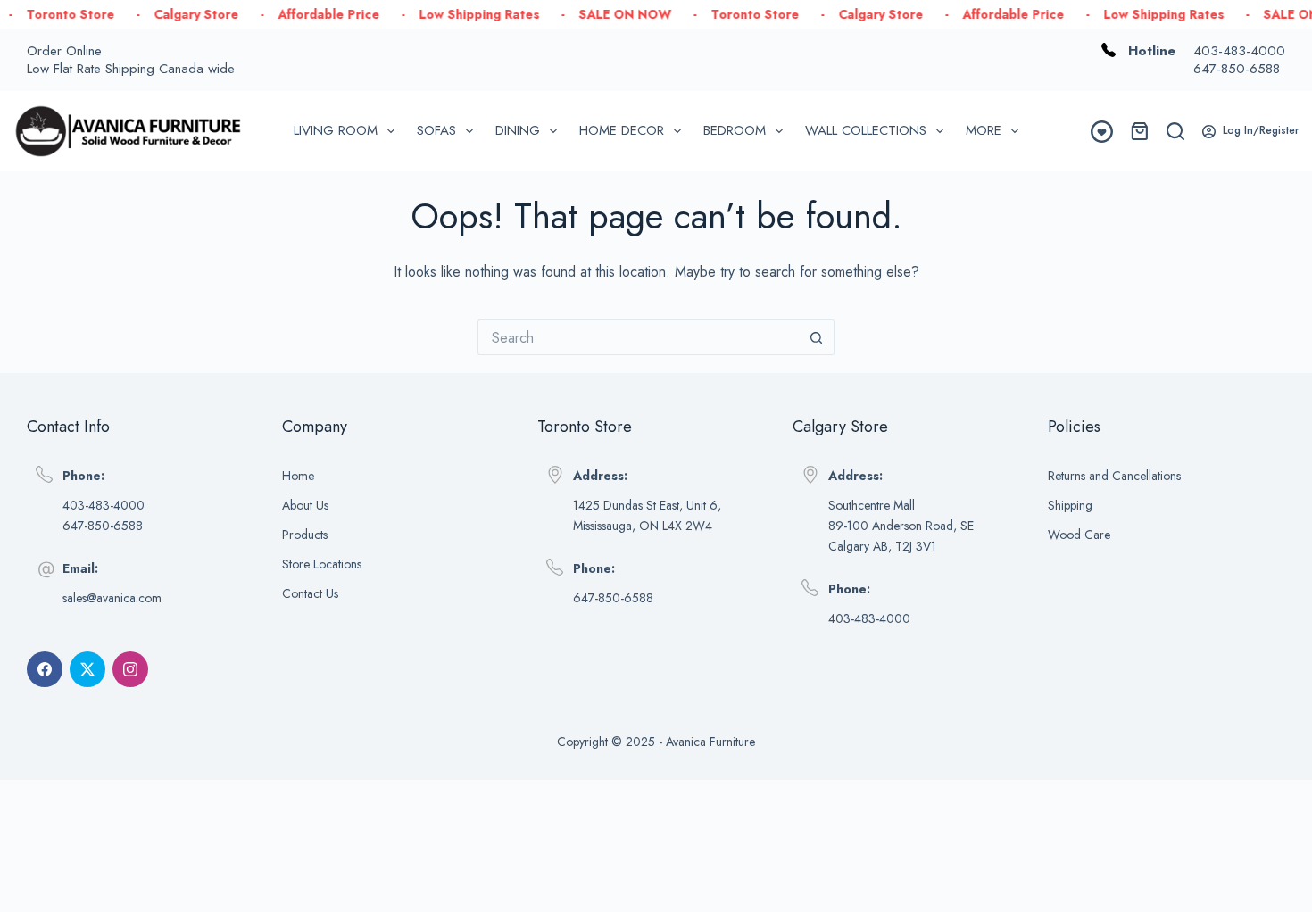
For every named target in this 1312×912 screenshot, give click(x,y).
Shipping (1070, 505)
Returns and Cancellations (1114, 476)
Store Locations (321, 564)
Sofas (436, 130)
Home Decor (621, 130)
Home (298, 476)
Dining (517, 130)
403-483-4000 (1239, 51)
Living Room (336, 130)
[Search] (1175, 131)
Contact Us (310, 593)
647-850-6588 (1236, 69)
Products (305, 534)
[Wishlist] (1102, 131)
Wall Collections (865, 130)
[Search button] (817, 337)
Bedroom (734, 130)
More (983, 130)
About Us (305, 505)
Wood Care (1079, 534)
